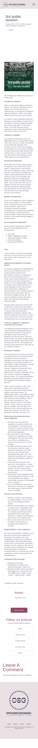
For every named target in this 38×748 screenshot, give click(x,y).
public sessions (18, 583)
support (15, 724)
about (9, 724)
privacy (22, 724)
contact (28, 724)
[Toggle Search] (29, 4)
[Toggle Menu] (34, 4)
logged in (15, 675)
